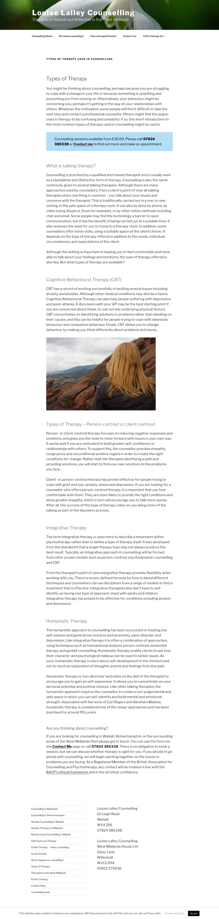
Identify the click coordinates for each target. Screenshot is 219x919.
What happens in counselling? (47, 860)
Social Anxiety (39, 853)
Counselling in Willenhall (44, 808)
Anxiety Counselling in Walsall (47, 821)
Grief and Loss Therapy (43, 840)
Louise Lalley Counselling (83, 12)
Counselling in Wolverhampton (48, 815)
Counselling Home (42, 36)
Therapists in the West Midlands (48, 872)
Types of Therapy (40, 866)
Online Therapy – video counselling (50, 847)
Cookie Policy (38, 885)
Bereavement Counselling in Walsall (50, 834)
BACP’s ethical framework (67, 772)
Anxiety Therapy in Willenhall (47, 828)
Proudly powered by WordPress (66, 910)
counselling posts (40, 892)
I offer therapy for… (154, 36)
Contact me (129, 36)
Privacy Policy (39, 910)
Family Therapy (39, 879)
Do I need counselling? (71, 36)
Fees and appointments (103, 36)
